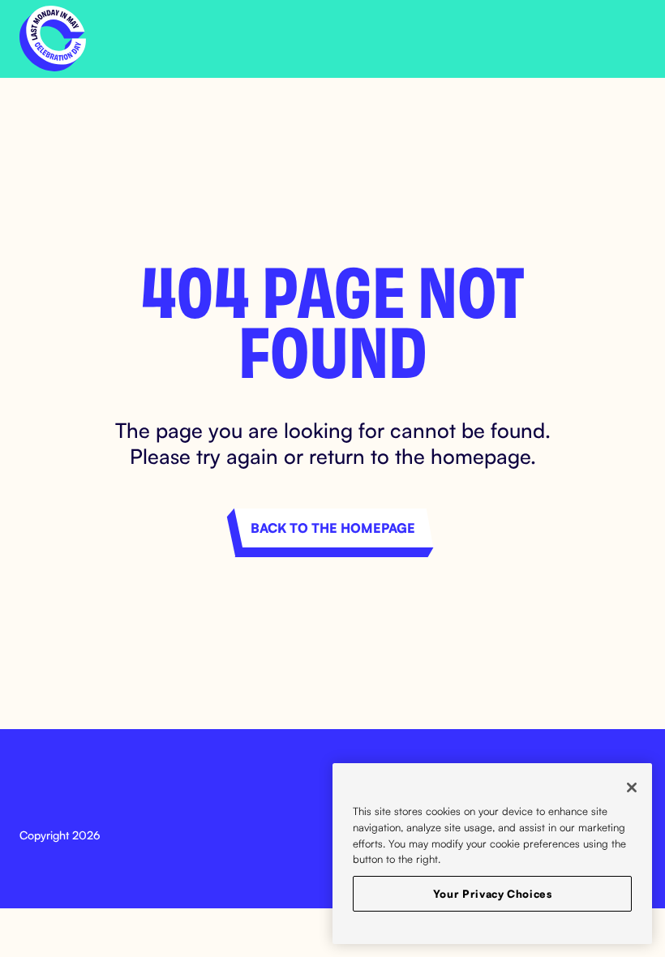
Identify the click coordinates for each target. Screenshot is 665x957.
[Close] (632, 787)
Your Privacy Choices (492, 893)
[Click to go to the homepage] (52, 39)
